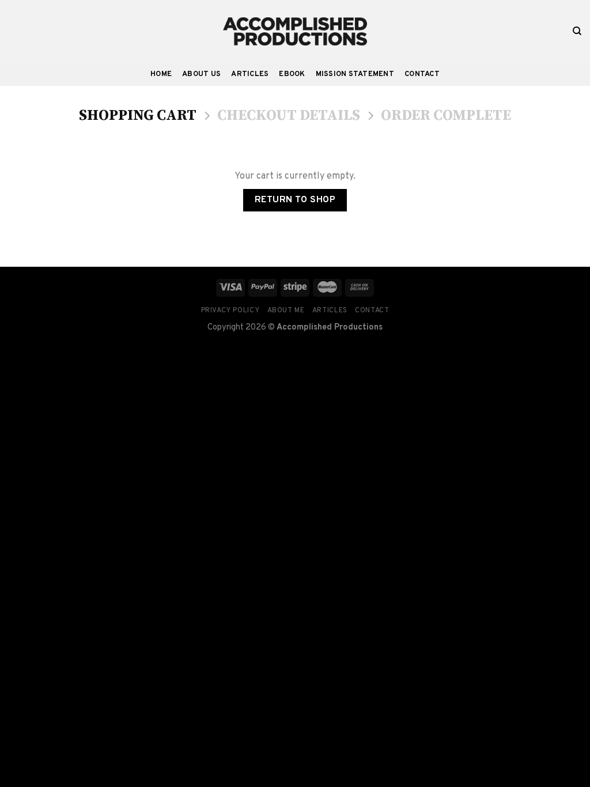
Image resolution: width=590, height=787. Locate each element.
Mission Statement (355, 74)
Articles (249, 74)
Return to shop (295, 200)
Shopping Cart (137, 116)
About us (201, 74)
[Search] (577, 31)
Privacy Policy (230, 310)
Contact (422, 74)
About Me (286, 310)
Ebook (292, 74)
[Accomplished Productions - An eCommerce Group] (295, 31)
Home (161, 74)
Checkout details (288, 116)
